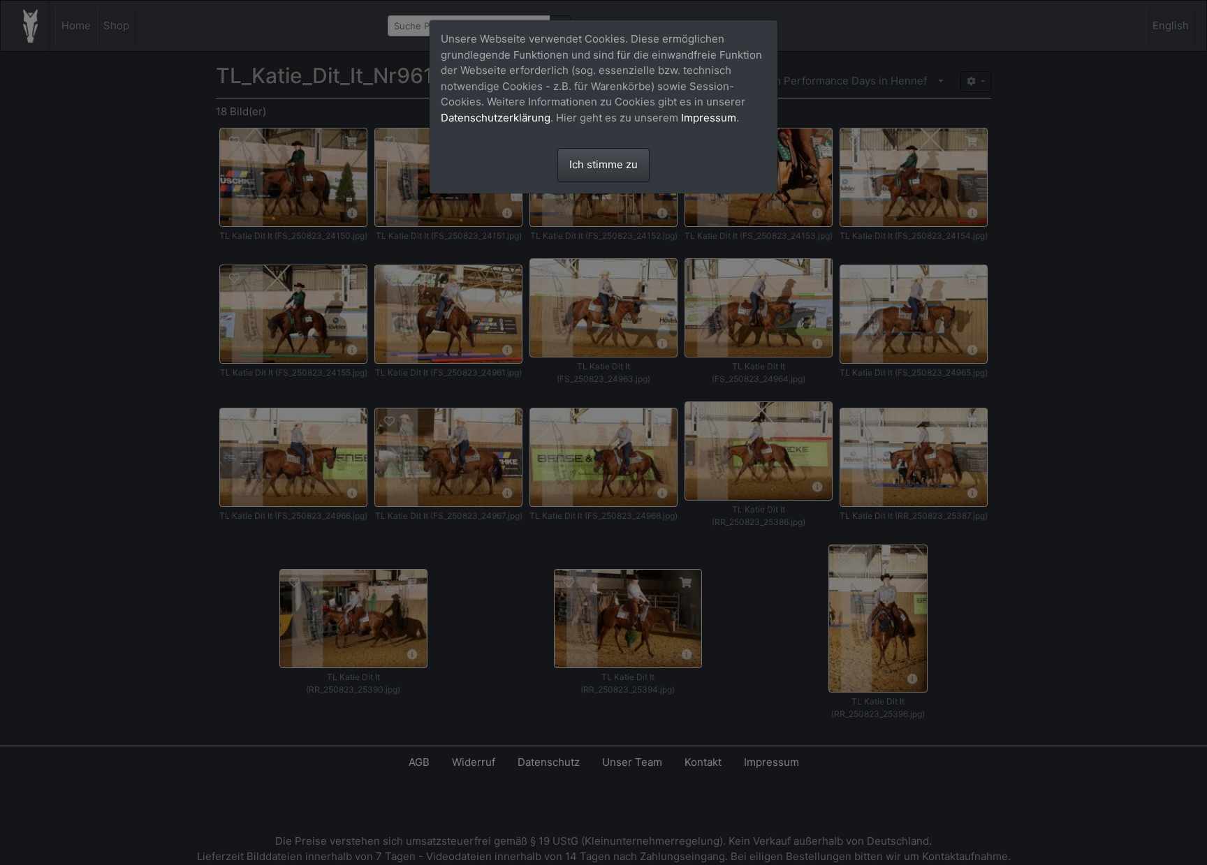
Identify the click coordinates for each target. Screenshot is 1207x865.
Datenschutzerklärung (495, 117)
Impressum (708, 117)
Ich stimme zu (603, 164)
